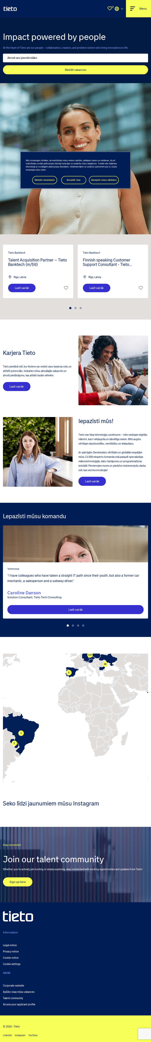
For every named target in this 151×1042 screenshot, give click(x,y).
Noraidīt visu (73, 180)
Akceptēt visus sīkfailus (104, 180)
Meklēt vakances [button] (75, 70)
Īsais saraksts (66, 288)
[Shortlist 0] (110, 8)
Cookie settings (11, 964)
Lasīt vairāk (22, 288)
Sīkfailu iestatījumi (45, 180)
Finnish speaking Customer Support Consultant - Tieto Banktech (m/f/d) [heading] (106, 262)
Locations (119, 8)
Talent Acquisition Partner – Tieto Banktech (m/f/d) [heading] (37, 262)
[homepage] (10, 8)
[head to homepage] (18, 916)
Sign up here (18, 882)
